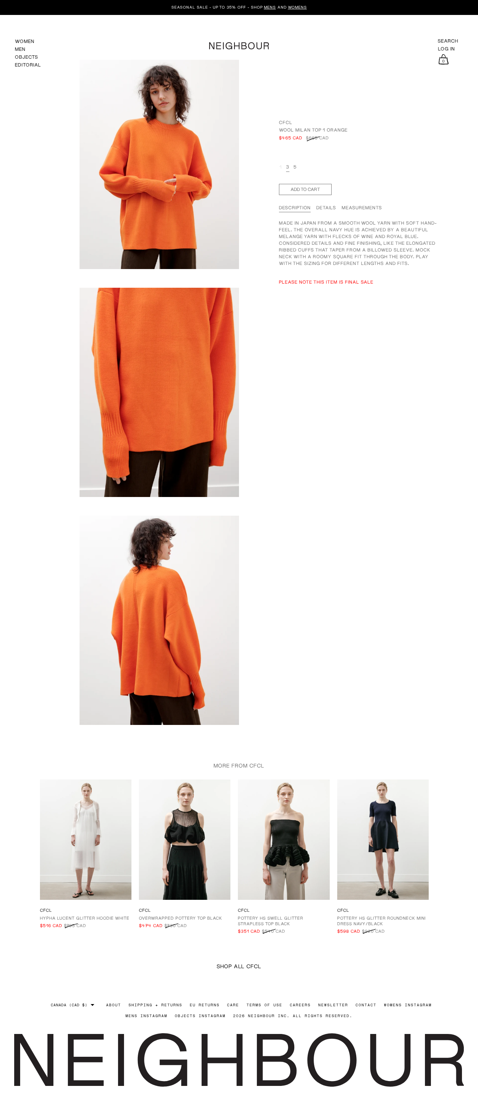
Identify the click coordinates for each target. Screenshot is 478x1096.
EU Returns (205, 1005)
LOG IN (446, 49)
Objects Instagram (200, 1015)
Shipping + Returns (155, 1005)
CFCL (285, 122)
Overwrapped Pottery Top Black (180, 918)
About (113, 1005)
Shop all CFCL (239, 966)
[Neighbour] (239, 44)
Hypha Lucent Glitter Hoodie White (85, 918)
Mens (270, 7)
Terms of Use (264, 1005)
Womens (297, 7)
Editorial (28, 65)
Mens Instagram (146, 1015)
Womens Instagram (408, 1005)
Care (233, 1005)
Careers (300, 1005)
